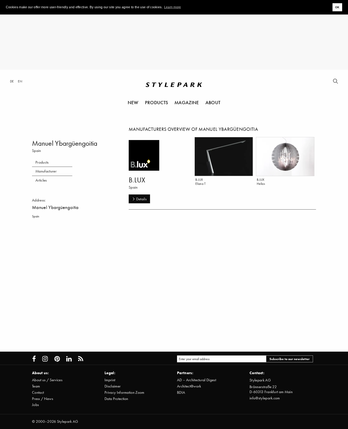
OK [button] (337, 7)
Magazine (186, 102)
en (20, 81)
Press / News (42, 398)
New (133, 102)
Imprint (110, 380)
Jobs (35, 404)
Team (36, 386)
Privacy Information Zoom (124, 392)
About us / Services (47, 380)
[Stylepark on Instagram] (45, 359)
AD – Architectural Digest (196, 380)
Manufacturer (46, 171)
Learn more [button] (172, 7)
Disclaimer (113, 386)
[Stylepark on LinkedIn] (69, 359)
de (12, 81)
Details (141, 199)
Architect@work (189, 386)
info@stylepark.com (265, 398)
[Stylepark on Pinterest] (57, 359)
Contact (38, 392)
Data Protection (116, 398)
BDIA (181, 392)
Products (156, 102)
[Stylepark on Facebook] (34, 359)
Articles (41, 180)
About (213, 102)
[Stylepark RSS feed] (80, 359)
